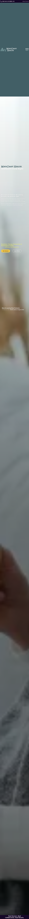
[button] (27, 49)
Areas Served (26, 1)
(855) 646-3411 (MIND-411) (8, 1)
